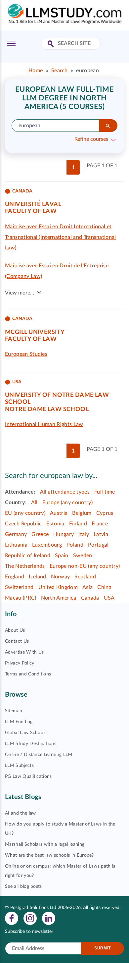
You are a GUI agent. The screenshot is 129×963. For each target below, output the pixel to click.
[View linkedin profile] (48, 918)
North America (58, 598)
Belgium (81, 513)
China (104, 587)
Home (35, 70)
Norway (60, 576)
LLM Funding (19, 722)
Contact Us (17, 641)
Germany (16, 534)
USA (109, 598)
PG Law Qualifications (28, 776)
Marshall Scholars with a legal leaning (44, 844)
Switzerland (19, 587)
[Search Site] (51, 44)
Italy (83, 534)
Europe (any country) (67, 502)
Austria (58, 513)
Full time (104, 492)
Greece (40, 534)
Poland (74, 545)
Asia (87, 587)
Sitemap (13, 711)
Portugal (98, 545)
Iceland (37, 576)
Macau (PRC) (20, 598)
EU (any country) (25, 513)
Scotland (85, 576)
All (34, 502)
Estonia (55, 523)
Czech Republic (23, 523)
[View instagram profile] (30, 918)
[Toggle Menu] (11, 43)
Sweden (82, 555)
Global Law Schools (26, 732)
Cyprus (104, 513)
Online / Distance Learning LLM (38, 754)
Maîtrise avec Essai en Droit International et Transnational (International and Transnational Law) (60, 237)
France (100, 523)
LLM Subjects (19, 765)
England (14, 576)
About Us (15, 630)
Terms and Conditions (28, 674)
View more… (19, 292)
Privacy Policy (19, 663)
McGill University (34, 332)
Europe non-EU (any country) (85, 566)
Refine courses (91, 139)
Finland (78, 523)
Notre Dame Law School (47, 409)
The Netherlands (25, 566)
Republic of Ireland (27, 555)
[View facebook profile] (11, 918)
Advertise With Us (24, 652)
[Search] (108, 125)
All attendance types (65, 492)
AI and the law (20, 813)
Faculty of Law (31, 211)
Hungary (63, 534)
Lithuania (16, 545)
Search (59, 70)
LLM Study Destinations (30, 743)
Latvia (101, 534)
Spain (61, 555)
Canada (90, 598)
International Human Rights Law (44, 424)
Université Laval (33, 204)
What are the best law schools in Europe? (49, 855)
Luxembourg (47, 545)
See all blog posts (23, 886)
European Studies (26, 354)
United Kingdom (58, 587)
